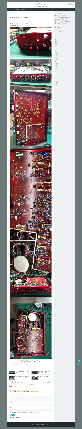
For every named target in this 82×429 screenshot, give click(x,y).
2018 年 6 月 (57, 43)
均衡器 (17, 13)
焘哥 (11, 19)
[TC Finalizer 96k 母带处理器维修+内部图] (12, 372)
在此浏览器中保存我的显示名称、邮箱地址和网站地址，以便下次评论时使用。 (26, 412)
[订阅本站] (71, 4)
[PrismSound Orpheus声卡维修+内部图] (12, 378)
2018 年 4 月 (57, 47)
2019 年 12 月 (58, 31)
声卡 (56, 61)
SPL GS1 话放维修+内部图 (46, 382)
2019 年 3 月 (57, 35)
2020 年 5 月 (57, 29)
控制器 (56, 65)
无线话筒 (57, 69)
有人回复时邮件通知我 (15, 417)
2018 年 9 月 (57, 41)
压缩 (56, 57)
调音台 (56, 82)
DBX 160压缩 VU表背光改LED (61, 15)
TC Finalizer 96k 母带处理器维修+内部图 (63, 17)
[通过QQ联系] (69, 4)
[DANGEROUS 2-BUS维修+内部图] (35, 378)
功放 (56, 55)
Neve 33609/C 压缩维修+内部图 (44, 371)
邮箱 (33, 402)
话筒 (56, 80)
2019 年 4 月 (57, 33)
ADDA (56, 53)
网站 (11, 407)
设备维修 (24, 9)
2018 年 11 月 (58, 39)
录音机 (56, 63)
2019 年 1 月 (57, 37)
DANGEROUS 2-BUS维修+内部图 (44, 376)
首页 (10, 9)
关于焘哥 (17, 9)
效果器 (56, 67)
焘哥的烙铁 (41, 4)
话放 (56, 78)
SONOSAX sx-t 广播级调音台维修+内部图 (18, 382)
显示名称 (12, 402)
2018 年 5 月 (57, 45)
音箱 (56, 84)
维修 (13, 13)
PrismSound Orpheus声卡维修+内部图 (62, 21)
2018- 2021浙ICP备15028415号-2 (43, 424)
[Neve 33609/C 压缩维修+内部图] (35, 372)
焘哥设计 (30, 9)
